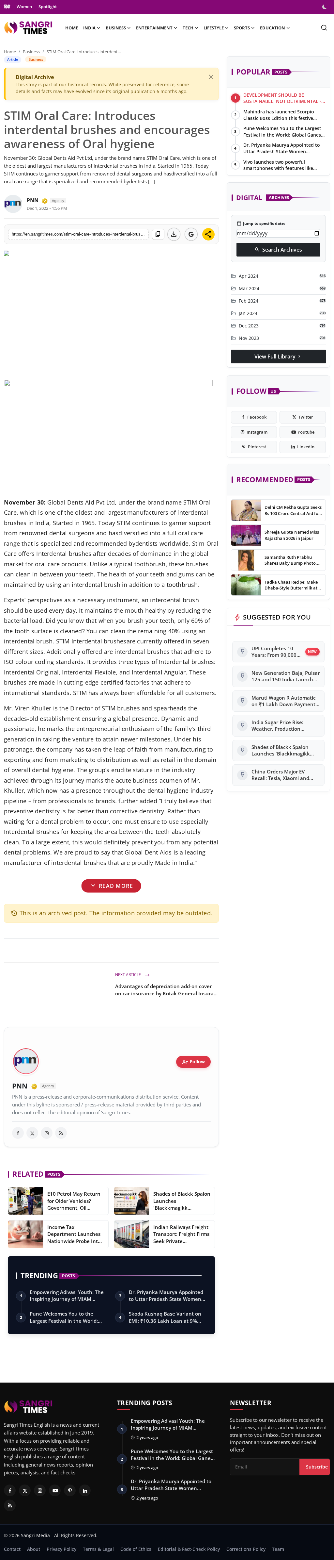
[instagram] (47, 1133)
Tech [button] (188, 28)
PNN (32, 200)
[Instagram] (40, 1490)
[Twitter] (25, 1490)
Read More (111, 886)
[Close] (211, 77)
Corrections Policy (246, 1549)
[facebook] (18, 1133)
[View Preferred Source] (191, 234)
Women (24, 6)
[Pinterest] (70, 1490)
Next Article (128, 974)
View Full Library (278, 356)
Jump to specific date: (260, 223)
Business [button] (116, 28)
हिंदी (7, 6)
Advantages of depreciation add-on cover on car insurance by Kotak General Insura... (166, 990)
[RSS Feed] (61, 1133)
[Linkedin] (85, 1490)
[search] (324, 28)
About (33, 1549)
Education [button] (272, 28)
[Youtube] (55, 1490)
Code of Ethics (135, 1549)
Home (71, 28)
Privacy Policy (61, 1549)
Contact (12, 1549)
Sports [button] (242, 28)
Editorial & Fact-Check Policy (189, 1549)
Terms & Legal (98, 1549)
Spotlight (47, 6)
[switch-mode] (325, 7)
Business (31, 52)
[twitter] (32, 1133)
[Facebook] (10, 1490)
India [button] (89, 28)
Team (278, 1549)
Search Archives (278, 249)
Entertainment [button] (154, 28)
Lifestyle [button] (214, 28)
